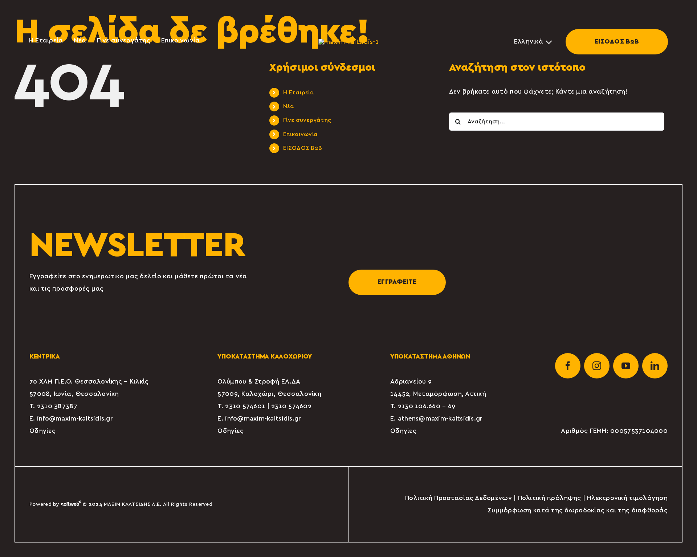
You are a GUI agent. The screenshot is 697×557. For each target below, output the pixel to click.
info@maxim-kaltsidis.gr (75, 418)
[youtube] (626, 365)
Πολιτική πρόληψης (549, 498)
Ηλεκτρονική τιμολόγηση (627, 498)
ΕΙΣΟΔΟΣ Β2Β (617, 41)
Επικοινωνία (300, 134)
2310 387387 (57, 406)
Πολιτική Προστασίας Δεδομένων (458, 498)
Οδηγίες (42, 431)
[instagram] (597, 365)
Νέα (288, 106)
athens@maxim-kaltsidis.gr (440, 418)
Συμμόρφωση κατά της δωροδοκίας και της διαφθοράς (578, 510)
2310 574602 (291, 406)
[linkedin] (655, 365)
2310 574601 (245, 406)
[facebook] (567, 365)
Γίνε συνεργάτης (307, 120)
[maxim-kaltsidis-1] (348, 41)
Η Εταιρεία (298, 92)
